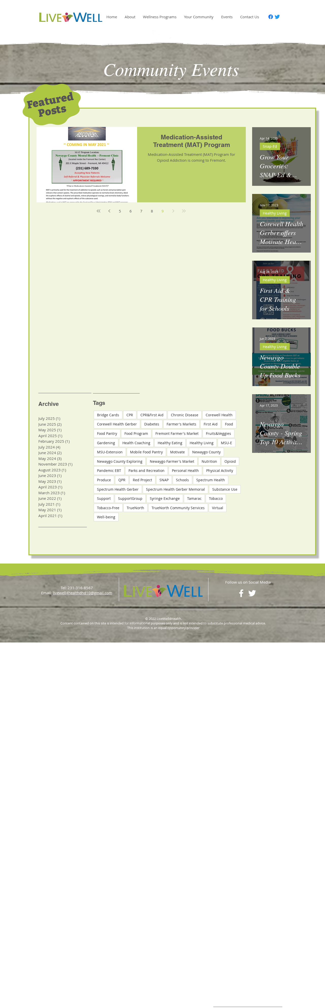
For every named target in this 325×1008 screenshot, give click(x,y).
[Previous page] (109, 211)
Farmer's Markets (181, 424)
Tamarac (194, 498)
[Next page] (173, 211)
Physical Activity (219, 470)
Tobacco (216, 498)
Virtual (217, 507)
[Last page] (183, 211)
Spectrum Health (210, 479)
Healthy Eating (170, 442)
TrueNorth (135, 507)
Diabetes (151, 424)
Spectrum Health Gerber (118, 489)
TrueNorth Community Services (178, 507)
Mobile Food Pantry (146, 452)
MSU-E (226, 442)
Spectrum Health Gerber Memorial (175, 489)
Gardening (106, 442)
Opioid (230, 461)
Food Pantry (107, 433)
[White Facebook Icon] (157, 35)
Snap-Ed (270, 146)
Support (104, 498)
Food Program (136, 433)
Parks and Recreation (146, 470)
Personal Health (185, 470)
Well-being (106, 517)
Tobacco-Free (108, 507)
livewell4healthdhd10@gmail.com (82, 592)
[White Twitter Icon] (168, 35)
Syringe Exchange (165, 498)
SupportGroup (130, 498)
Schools (182, 479)
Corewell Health (219, 414)
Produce (104, 479)
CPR (129, 414)
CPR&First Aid (152, 414)
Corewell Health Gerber (117, 424)
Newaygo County (206, 452)
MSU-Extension (110, 452)
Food (229, 424)
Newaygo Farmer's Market (172, 461)
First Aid (211, 424)
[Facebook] (271, 17)
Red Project (142, 479)
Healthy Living (275, 213)
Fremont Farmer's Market (177, 433)
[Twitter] (277, 17)
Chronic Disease (184, 414)
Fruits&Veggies (218, 433)
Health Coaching (136, 442)
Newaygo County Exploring (119, 461)
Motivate (177, 452)
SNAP (164, 479)
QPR (121, 479)
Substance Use (224, 489)
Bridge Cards (108, 414)
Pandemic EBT (109, 470)
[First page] (98, 211)
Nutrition (209, 461)
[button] (130, 17)
